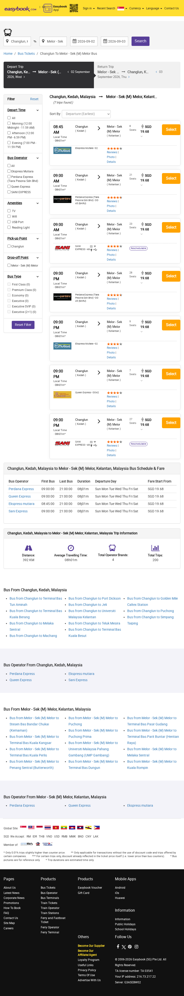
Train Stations (50, 913)
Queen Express (20, 496)
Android (120, 887)
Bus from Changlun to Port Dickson (95, 599)
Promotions (11, 903)
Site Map (9, 923)
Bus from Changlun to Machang (33, 636)
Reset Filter (23, 325)
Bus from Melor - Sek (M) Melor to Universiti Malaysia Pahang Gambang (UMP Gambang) (93, 749)
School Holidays (125, 929)
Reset (34, 99)
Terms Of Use (86, 975)
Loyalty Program (88, 960)
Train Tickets (49, 903)
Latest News (11, 893)
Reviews (112, 152)
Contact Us (171, 8)
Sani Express (18, 511)
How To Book (12, 908)
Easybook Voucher (90, 887)
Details (111, 162)
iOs (117, 893)
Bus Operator (49, 893)
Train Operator (50, 908)
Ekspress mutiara (21, 504)
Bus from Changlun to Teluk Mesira (94, 623)
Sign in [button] (87, 8)
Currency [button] (135, 8)
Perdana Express (21, 489)
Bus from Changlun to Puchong (150, 611)
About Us (10, 887)
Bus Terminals (50, 898)
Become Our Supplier (91, 945)
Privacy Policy (87, 970)
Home (8, 54)
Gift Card (83, 893)
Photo (111, 157)
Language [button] (153, 8)
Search (140, 41)
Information (122, 919)
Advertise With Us (89, 980)
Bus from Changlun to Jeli (88, 605)
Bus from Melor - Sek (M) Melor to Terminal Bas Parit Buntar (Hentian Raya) (153, 736)
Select (171, 129)
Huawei (120, 898)
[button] (123, 8)
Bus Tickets (26, 54)
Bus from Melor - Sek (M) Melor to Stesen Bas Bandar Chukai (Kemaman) (34, 724)
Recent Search (106, 8)
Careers (8, 928)
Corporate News (14, 898)
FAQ (6, 913)
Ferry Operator (50, 927)
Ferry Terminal (50, 932)
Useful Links (85, 965)
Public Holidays (125, 924)
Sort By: (55, 114)
